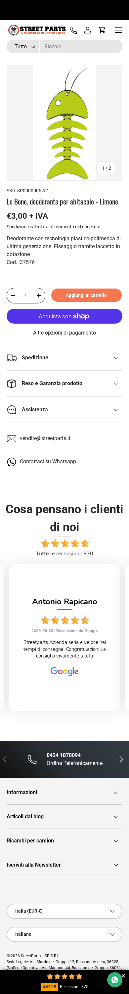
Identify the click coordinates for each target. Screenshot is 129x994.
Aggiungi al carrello (86, 295)
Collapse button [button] (123, 975)
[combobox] (64, 46)
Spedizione (18, 226)
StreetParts (31, 956)
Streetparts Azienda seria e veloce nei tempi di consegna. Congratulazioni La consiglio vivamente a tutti (64, 649)
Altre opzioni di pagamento (64, 333)
